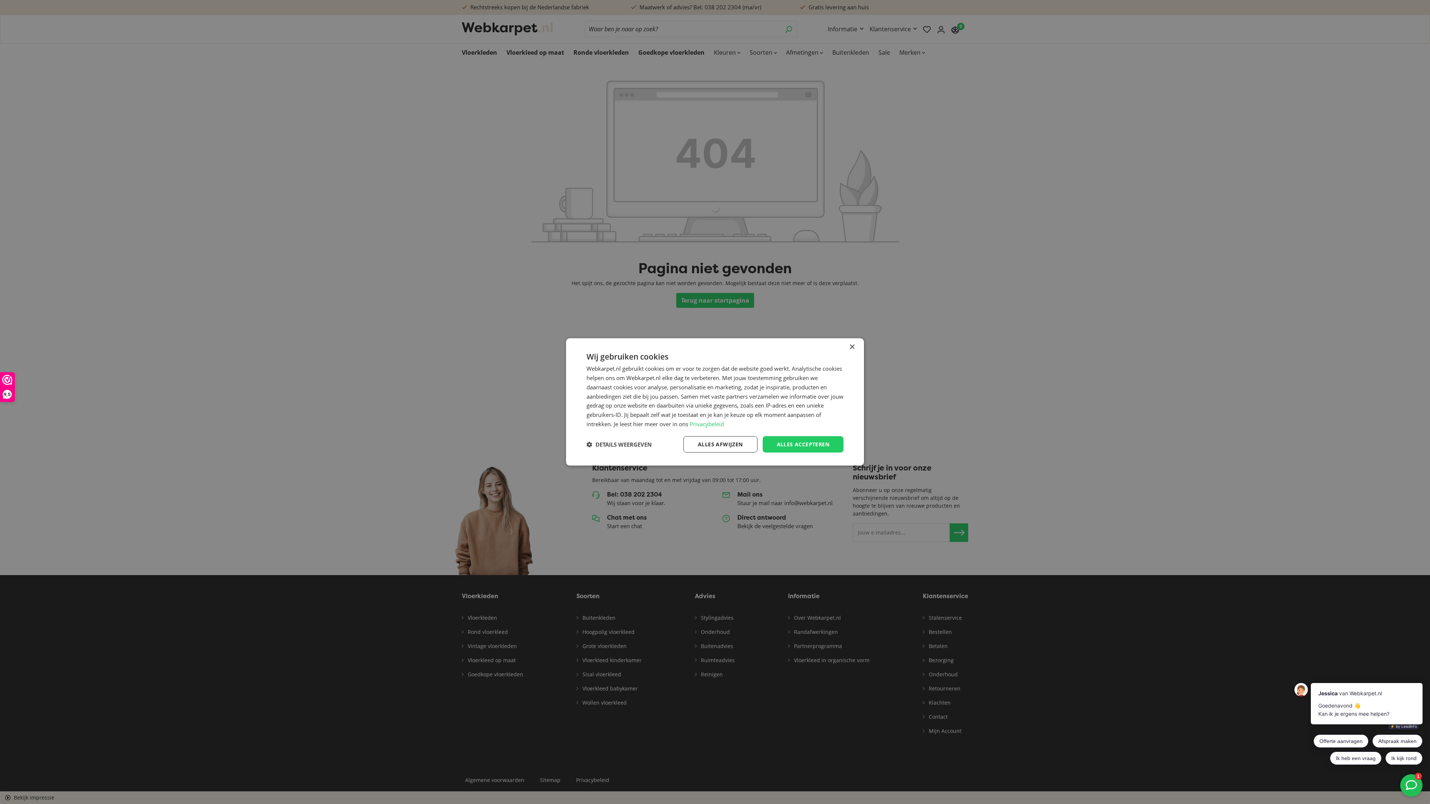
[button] (619, 444)
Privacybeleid (707, 424)
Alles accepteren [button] (803, 443)
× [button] (852, 347)
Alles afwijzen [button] (720, 443)
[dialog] (715, 402)
